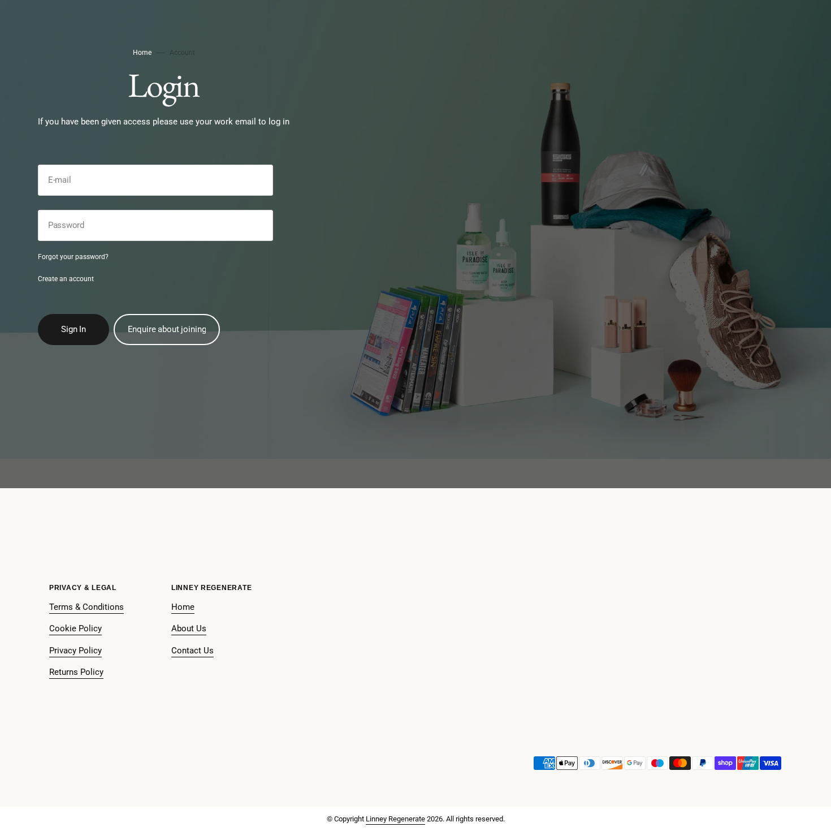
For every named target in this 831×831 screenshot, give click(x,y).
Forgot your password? (73, 257)
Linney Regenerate (395, 819)
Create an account (66, 279)
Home (142, 53)
